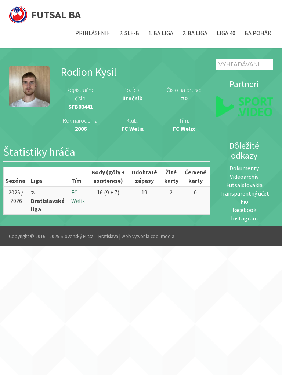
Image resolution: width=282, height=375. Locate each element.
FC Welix (184, 128)
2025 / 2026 (16, 196)
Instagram (244, 218)
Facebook (244, 210)
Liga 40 (226, 33)
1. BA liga (160, 33)
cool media (162, 236)
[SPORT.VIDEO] (245, 106)
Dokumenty (244, 168)
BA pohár (258, 33)
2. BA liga (194, 33)
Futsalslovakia (244, 185)
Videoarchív (244, 176)
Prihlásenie (92, 33)
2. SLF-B (129, 33)
